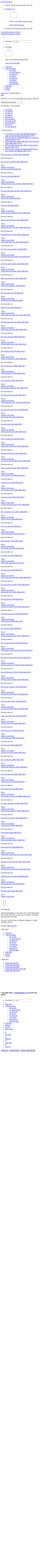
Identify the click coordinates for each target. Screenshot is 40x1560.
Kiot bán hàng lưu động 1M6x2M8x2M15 (15, 585)
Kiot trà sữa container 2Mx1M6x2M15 (14, 687)
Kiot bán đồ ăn (10, 123)
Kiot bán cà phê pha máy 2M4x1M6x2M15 (15, 862)
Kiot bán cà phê (10, 121)
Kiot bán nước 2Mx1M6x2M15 (11, 570)
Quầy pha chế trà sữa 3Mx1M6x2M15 (14, 716)
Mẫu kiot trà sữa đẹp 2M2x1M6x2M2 (13, 278)
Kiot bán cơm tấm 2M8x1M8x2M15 (13, 337)
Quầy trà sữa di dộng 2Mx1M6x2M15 (14, 701)
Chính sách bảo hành (12, 967)
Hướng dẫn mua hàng (12, 971)
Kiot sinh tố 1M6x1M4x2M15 (11, 628)
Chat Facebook (14, 1050)
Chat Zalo (5, 1050)
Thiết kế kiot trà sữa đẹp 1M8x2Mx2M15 (15, 876)
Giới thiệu (8, 86)
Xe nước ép (13, 78)
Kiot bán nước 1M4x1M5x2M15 (12, 541)
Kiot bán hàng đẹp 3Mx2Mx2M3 (12, 293)
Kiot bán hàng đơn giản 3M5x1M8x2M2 (14, 322)
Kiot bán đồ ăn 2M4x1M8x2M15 (12, 847)
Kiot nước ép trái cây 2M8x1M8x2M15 (14, 818)
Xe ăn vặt (12, 76)
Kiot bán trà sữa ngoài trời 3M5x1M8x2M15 (16, 658)
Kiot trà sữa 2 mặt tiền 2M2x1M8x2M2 (14, 162)
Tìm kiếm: (8, 41)
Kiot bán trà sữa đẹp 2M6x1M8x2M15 (14, 453)
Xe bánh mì (13, 74)
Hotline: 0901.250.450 (28, 1050)
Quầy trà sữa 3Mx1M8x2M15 (11, 526)
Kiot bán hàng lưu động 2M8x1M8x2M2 (15, 235)
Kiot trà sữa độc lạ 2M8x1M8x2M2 (13, 366)
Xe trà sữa (12, 70)
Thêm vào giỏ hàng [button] (7, 167)
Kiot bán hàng (14, 84)
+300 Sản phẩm (10, 69)
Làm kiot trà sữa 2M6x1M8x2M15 (12, 497)
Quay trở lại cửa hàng (16, 25)
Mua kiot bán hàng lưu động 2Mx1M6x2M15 (16, 191)
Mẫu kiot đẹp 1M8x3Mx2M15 (11, 307)
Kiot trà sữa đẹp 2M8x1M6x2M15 (12, 760)
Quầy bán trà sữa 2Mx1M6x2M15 (12, 730)
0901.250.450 (12, 926)
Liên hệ (7, 88)
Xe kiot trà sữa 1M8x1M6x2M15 (12, 483)
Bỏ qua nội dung (6, 2)
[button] (10, 9)
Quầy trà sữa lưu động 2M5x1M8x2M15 (15, 468)
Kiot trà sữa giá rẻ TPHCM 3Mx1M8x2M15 (16, 672)
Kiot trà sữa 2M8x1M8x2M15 (11, 833)
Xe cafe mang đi (14, 72)
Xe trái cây (8, 113)
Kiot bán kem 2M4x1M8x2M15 (12, 745)
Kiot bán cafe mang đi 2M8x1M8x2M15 (14, 803)
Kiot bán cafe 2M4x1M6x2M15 (12, 555)
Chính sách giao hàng (12, 965)
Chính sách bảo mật (11, 963)
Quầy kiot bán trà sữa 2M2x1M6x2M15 (14, 614)
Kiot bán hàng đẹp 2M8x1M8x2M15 (13, 774)
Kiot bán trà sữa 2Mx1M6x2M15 (12, 789)
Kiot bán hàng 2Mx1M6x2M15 (11, 424)
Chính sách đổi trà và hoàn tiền (15, 969)
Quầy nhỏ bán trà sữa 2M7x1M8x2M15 (14, 512)
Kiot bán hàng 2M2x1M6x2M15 (12, 891)
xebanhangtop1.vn (21, 993)
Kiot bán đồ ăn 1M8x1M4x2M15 (12, 599)
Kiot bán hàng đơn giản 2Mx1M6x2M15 (14, 410)
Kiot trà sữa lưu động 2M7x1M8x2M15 (14, 643)
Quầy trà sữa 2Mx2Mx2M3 (10, 176)
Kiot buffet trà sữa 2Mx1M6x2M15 (13, 351)
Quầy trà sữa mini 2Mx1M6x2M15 (13, 439)
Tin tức (7, 89)
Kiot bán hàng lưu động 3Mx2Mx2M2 (14, 249)
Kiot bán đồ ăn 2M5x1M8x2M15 (12, 380)
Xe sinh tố (12, 80)
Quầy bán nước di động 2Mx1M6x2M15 (15, 264)
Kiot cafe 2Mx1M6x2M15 (10, 205)
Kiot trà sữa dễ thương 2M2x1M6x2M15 (15, 220)
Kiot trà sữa (13, 82)
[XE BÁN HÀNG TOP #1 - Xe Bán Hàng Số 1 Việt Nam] (10, 33)
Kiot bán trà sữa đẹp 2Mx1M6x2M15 (13, 395)
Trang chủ (8, 67)
